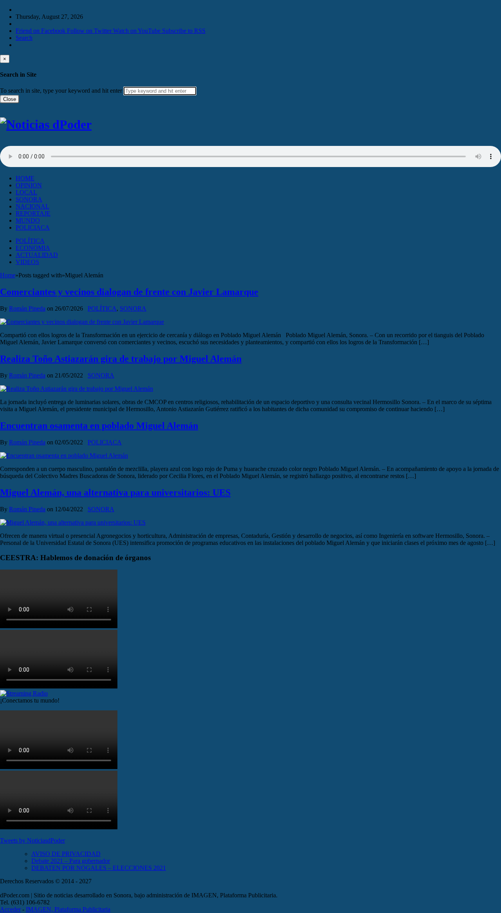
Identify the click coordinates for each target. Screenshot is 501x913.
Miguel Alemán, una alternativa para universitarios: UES (115, 492)
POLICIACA (33, 227)
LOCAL (26, 192)
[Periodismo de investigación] (46, 124)
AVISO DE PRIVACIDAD (66, 853)
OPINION (29, 185)
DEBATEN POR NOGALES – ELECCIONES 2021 (98, 867)
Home (7, 275)
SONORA (29, 199)
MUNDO (28, 220)
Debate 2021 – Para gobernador (70, 860)
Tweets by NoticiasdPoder (32, 840)
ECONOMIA (33, 247)
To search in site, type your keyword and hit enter (61, 90)
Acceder (10, 909)
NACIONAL (32, 206)
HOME (25, 178)
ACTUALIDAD (37, 255)
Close (9, 99)
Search (24, 37)
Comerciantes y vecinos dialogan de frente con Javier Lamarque (129, 292)
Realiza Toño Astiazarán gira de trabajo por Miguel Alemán (120, 359)
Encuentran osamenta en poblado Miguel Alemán (99, 426)
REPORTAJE (33, 213)
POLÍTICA (30, 240)
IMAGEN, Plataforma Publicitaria (68, 909)
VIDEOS (27, 262)
